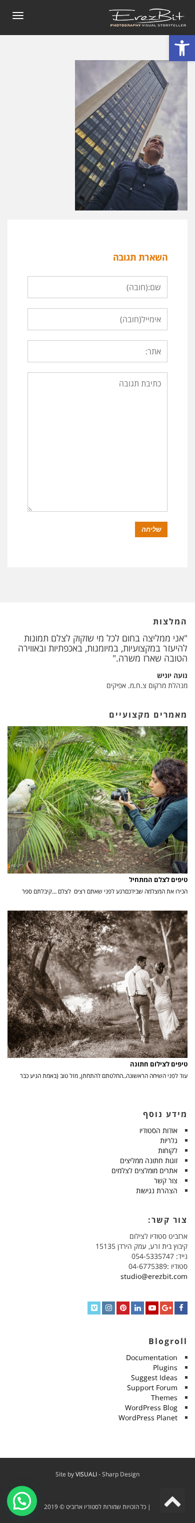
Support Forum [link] (152, 1387)
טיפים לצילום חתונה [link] (159, 1064)
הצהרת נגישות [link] (157, 1190)
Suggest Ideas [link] (154, 1377)
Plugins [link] (165, 1367)
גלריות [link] (169, 1140)
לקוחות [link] (168, 1150)
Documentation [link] (152, 1357)
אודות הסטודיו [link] (159, 1130)
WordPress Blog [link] (151, 1407)
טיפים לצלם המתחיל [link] (158, 880)
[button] (22, 1501)
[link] (182, 48)
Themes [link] (164, 1397)
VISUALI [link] (86, 1474)
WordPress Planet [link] (148, 1417)
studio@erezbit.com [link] (154, 1276)
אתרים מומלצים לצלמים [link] (145, 1170)
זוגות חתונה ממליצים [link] (149, 1160)
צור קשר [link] (166, 1180)
